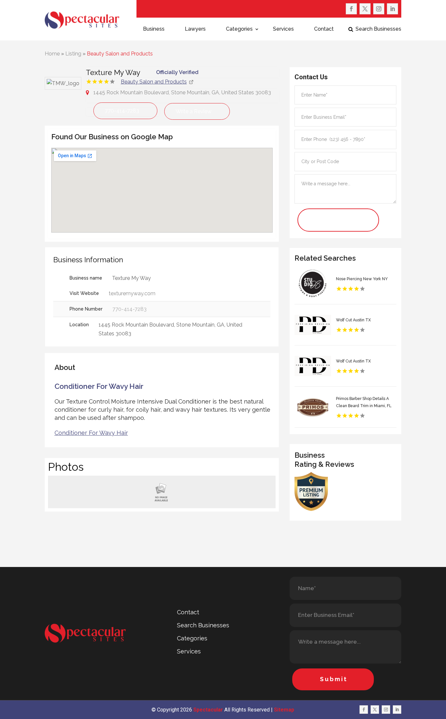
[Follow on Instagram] (378, 8)
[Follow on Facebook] (351, 8)
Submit (334, 679)
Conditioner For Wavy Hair (91, 432)
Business (154, 29)
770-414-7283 (122, 111)
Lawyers (195, 29)
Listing (73, 54)
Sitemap (284, 710)
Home (52, 54)
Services (283, 29)
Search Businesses (378, 29)
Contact (324, 29)
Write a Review (194, 111)
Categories (239, 29)
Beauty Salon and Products (120, 54)
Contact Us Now (329, 220)
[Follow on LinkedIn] (392, 8)
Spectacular (208, 710)
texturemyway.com (132, 293)
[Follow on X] (365, 8)
